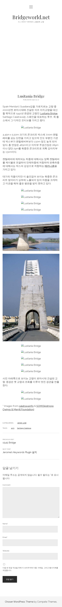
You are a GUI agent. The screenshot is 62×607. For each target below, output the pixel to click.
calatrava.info (26, 406)
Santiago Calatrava (24, 428)
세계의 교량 (21, 423)
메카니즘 (50, 166)
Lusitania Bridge (49, 113)
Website (6, 551)
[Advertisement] (31, 59)
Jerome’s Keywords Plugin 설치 (20, 452)
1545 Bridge (9, 442)
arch (12, 428)
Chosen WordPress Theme (19, 601)
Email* (5, 537)
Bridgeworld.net (31, 17)
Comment (6, 485)
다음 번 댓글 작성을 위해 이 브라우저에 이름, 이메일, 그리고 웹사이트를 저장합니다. (30, 569)
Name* (5, 524)
